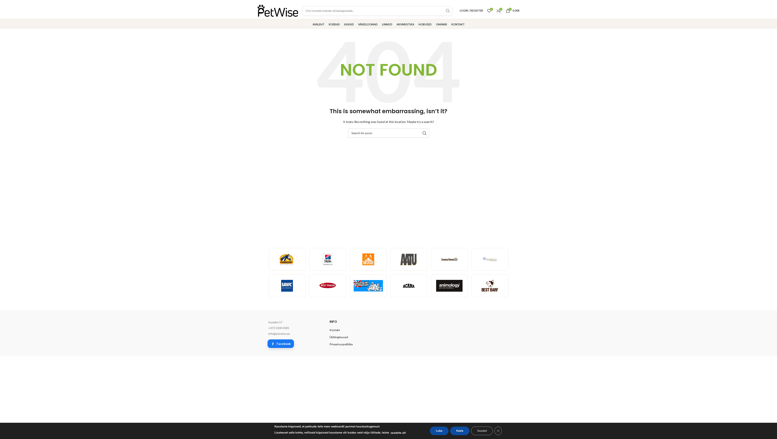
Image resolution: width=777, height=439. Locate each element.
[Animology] (449, 285)
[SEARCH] (424, 133)
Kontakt (334, 330)
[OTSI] (448, 10)
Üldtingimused (338, 337)
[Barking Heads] (368, 285)
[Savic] (287, 285)
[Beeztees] (449, 259)
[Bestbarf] (489, 285)
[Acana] (408, 285)
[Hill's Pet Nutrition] (327, 259)
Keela (459, 431)
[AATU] (408, 259)
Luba (439, 431)
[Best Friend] (327, 285)
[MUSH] (368, 259)
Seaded (482, 431)
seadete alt (398, 433)
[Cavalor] (287, 259)
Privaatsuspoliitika (341, 344)
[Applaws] (489, 259)
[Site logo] (278, 10)
